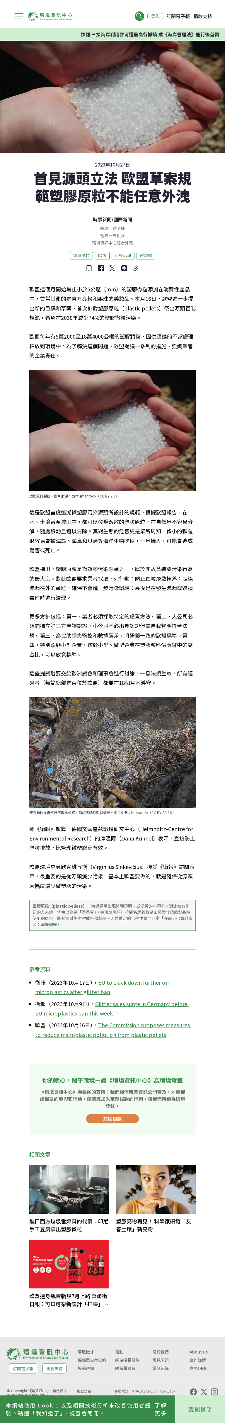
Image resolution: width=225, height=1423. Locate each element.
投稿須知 (86, 1368)
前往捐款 (112, 1118)
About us (199, 1352)
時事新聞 (102, 219)
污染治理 (123, 255)
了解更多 (161, 1409)
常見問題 (160, 1360)
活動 (119, 1352)
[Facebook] (193, 1391)
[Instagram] (214, 1391)
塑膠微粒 (81, 255)
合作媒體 (198, 1360)
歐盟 (102, 255)
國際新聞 (122, 219)
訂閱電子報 (178, 16)
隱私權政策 (125, 1368)
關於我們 (160, 1352)
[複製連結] (136, 268)
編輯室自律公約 (92, 1360)
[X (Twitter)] (203, 1391)
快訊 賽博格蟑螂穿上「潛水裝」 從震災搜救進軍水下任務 (161, 34)
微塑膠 (146, 255)
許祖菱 (118, 235)
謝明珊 (118, 228)
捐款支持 (202, 16)
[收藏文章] (89, 268)
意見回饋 (198, 1368)
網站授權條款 (127, 1360)
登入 (155, 16)
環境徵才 (86, 1352)
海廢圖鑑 (49, 924)
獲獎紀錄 (160, 1368)
